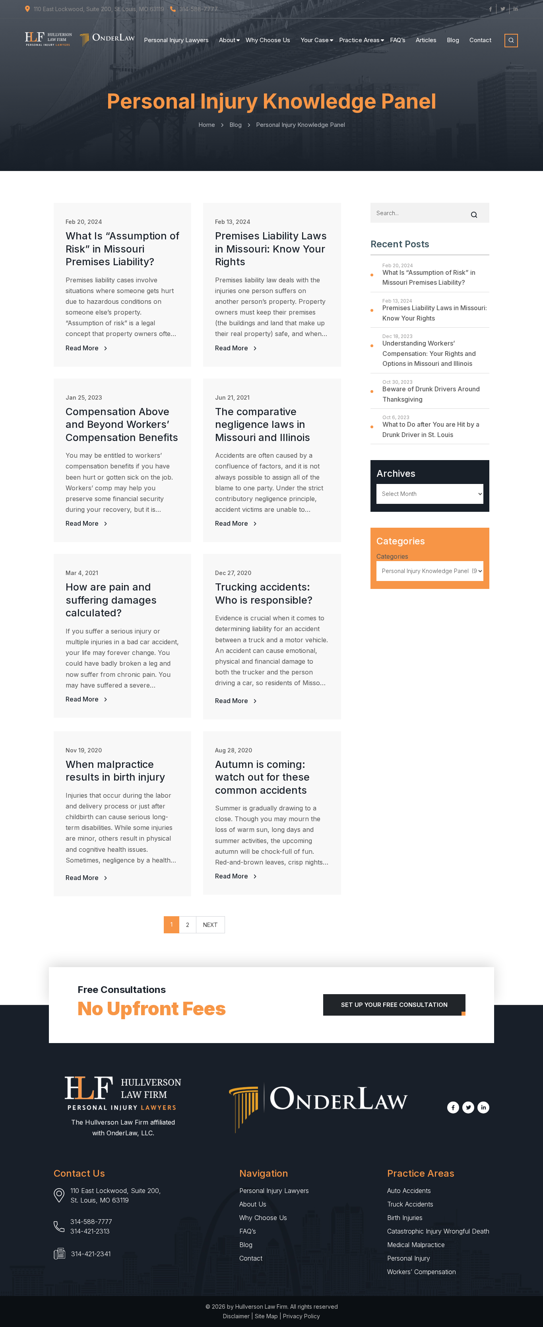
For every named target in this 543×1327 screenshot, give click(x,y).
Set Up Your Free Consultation (394, 1004)
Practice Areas (359, 40)
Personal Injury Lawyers (176, 40)
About (227, 40)
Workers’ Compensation (421, 1272)
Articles (426, 40)
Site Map (266, 1316)
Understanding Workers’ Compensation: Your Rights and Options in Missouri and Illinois (429, 353)
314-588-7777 (91, 1222)
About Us (252, 1204)
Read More (83, 348)
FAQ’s (397, 40)
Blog (453, 40)
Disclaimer (236, 1316)
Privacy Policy (301, 1316)
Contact (480, 40)
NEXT (210, 924)
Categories (392, 556)
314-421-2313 (90, 1231)
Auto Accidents (409, 1191)
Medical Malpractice (416, 1245)
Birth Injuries (405, 1218)
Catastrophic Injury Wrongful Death (438, 1231)
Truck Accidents (410, 1204)
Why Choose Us (268, 40)
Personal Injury (408, 1258)
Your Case (315, 40)
